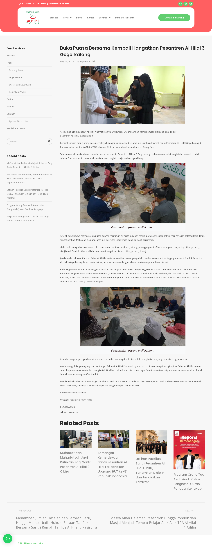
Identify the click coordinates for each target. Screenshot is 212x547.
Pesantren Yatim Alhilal (81, 399)
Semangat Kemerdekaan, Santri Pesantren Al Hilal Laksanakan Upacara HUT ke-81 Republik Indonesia (112, 464)
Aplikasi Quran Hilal (18, 121)
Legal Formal (15, 77)
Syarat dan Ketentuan (20, 84)
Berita (79, 17)
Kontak (90, 17)
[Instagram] (185, 4)
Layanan (103, 17)
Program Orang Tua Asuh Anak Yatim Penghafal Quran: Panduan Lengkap (189, 481)
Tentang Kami (16, 70)
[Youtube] (191, 4)
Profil (66, 17)
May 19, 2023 (67, 61)
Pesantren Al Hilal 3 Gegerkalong (76, 135)
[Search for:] (29, 141)
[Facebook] (180, 4)
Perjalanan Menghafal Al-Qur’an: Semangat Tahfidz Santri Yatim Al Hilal (28, 218)
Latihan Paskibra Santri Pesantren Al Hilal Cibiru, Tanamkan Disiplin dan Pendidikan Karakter (150, 470)
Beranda (54, 17)
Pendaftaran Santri (125, 17)
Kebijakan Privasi (17, 91)
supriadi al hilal (87, 61)
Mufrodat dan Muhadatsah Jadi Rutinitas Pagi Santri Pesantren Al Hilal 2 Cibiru (75, 462)
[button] (174, 17)
